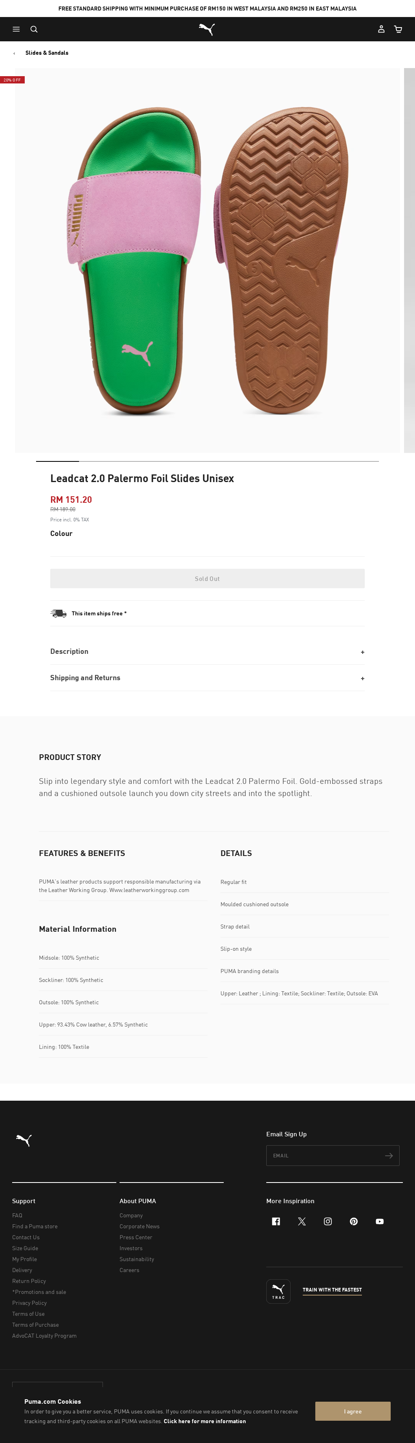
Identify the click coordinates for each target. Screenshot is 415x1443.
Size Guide (25, 1247)
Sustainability (137, 1258)
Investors (131, 1247)
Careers (129, 1269)
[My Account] (381, 29)
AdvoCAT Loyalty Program (44, 1335)
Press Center (136, 1237)
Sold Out (207, 578)
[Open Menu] (18, 29)
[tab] (57, 461)
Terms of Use (28, 1313)
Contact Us (26, 1237)
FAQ (17, 1215)
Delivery (22, 1269)
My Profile (24, 1258)
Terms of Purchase (35, 1324)
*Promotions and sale (39, 1291)
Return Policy (29, 1280)
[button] (18, 29)
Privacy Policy (29, 1302)
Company (131, 1215)
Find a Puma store (35, 1226)
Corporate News (140, 1226)
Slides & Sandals (47, 52)
